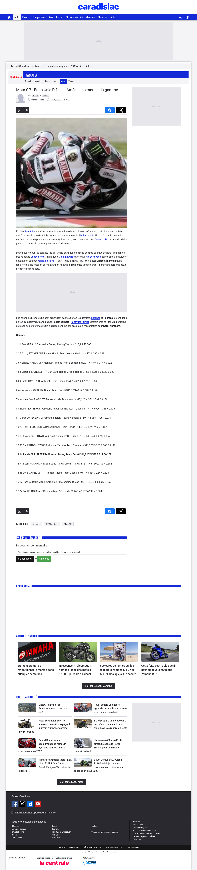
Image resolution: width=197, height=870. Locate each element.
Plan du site (138, 824)
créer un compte (74, 552)
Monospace (17, 838)
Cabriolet (55, 829)
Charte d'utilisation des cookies (146, 833)
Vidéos (71, 81)
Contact (61, 847)
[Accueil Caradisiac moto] (9, 17)
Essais (25, 17)
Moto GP (68, 524)
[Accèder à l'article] (37, 652)
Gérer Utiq (137, 839)
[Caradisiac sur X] (22, 804)
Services (102, 17)
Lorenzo (95, 317)
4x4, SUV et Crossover (61, 832)
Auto (112, 17)
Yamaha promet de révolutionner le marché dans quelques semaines (36, 670)
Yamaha (31, 75)
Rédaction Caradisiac (93, 847)
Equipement (38, 17)
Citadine (15, 826)
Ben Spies (30, 231)
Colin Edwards (67, 256)
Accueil (28, 81)
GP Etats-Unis (52, 524)
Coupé (54, 826)
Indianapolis (87, 235)
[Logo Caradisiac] (98, 12)
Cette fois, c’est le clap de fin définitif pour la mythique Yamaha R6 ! (158, 670)
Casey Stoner (38, 256)
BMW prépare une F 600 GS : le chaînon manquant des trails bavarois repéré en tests (110, 724)
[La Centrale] (54, 866)
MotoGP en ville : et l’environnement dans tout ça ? (52, 708)
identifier (60, 552)
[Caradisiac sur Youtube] (38, 804)
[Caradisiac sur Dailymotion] (30, 804)
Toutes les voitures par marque (104, 832)
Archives (136, 822)
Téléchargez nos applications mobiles (35, 812)
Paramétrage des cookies (144, 836)
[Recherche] (180, 17)
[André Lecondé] (20, 102)
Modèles (38, 81)
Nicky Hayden (93, 256)
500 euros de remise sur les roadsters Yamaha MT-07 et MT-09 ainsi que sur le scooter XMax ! (118, 670)
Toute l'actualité (26, 697)
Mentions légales (140, 827)
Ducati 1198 (101, 239)
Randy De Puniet (80, 321)
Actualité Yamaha (26, 636)
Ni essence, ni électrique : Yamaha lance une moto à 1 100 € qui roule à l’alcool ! (75, 670)
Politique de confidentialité (144, 830)
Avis (50, 17)
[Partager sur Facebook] (110, 109)
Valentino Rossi (45, 260)
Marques (90, 17)
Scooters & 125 (74, 17)
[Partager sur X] (121, 109)
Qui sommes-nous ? (115, 847)
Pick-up (55, 835)
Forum (59, 17)
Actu (16, 17)
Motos (94, 826)
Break (14, 835)
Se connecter (25, 558)
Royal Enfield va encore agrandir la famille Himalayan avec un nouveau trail (110, 708)
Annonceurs (74, 847)
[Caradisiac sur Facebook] (15, 804)
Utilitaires (56, 838)
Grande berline (18, 832)
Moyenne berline (19, 829)
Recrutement (133, 847)
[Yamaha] (16, 81)
